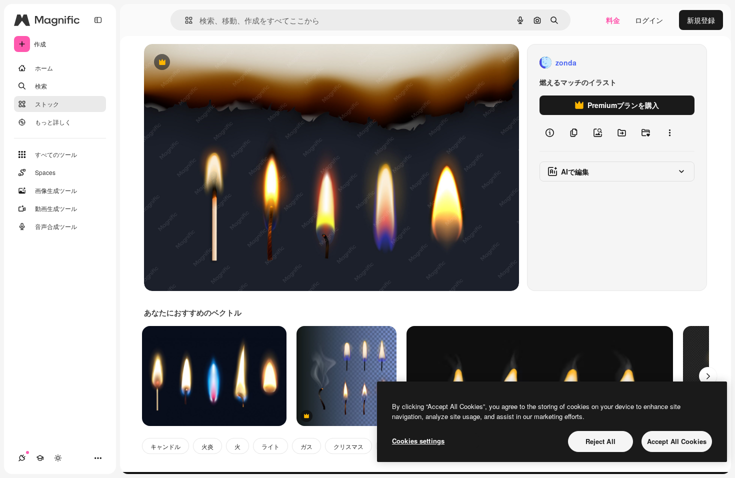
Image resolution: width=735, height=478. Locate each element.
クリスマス (349, 446)
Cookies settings (418, 441)
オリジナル (213, 63)
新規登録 (701, 20)
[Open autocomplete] (184, 20)
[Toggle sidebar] (98, 20)
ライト (271, 446)
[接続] (22, 458)
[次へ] (708, 376)
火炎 (208, 446)
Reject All (601, 441)
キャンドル (165, 446)
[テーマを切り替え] (58, 458)
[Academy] (40, 458)
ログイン (649, 20)
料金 (613, 20)
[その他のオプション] (670, 133)
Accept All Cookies (676, 441)
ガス (306, 446)
